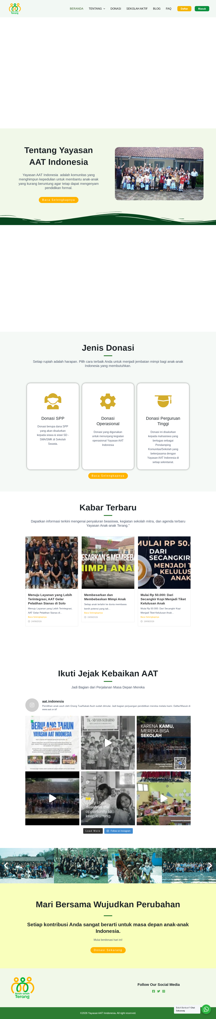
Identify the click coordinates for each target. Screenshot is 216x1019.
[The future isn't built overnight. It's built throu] (108, 798)
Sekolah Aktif (137, 8)
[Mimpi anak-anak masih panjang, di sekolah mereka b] (164, 743)
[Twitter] (158, 991)
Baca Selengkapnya (37, 617)
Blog (156, 8)
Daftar (184, 8)
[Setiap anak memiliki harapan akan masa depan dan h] (164, 798)
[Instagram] (163, 991)
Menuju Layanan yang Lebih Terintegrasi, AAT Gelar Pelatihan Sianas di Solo (50, 599)
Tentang (95, 8)
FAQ (168, 8)
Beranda (76, 8)
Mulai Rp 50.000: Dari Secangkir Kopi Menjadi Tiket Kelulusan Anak (163, 599)
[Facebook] (153, 991)
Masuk (202, 8)
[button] (103, 8)
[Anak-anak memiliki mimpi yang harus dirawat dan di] (108, 743)
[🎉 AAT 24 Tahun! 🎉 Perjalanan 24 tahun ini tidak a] (52, 743)
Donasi (116, 8)
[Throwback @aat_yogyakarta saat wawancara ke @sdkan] (52, 798)
